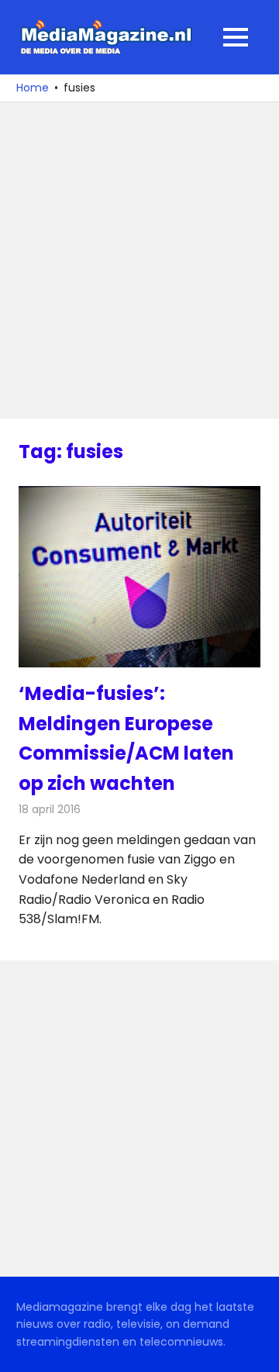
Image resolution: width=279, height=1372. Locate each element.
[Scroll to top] (255, 1348)
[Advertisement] (139, 260)
